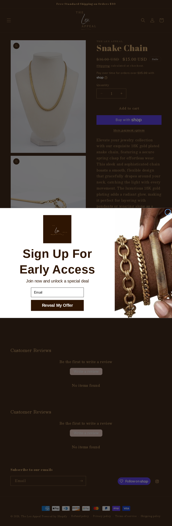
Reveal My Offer (57, 305)
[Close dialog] (168, 212)
